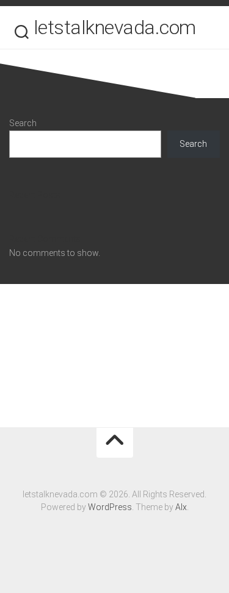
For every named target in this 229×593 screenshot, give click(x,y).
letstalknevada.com (115, 27)
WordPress (110, 507)
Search (23, 123)
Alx (181, 507)
